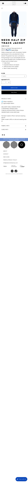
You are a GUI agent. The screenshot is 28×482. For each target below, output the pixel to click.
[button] (25, 3)
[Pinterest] (4, 135)
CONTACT (5, 154)
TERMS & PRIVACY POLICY (10, 160)
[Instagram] (12, 171)
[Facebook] (2, 135)
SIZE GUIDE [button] (6, 157)
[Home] (2, 8)
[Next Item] (24, 24)
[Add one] (8, 82)
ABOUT (5, 151)
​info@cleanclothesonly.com (10, 162)
